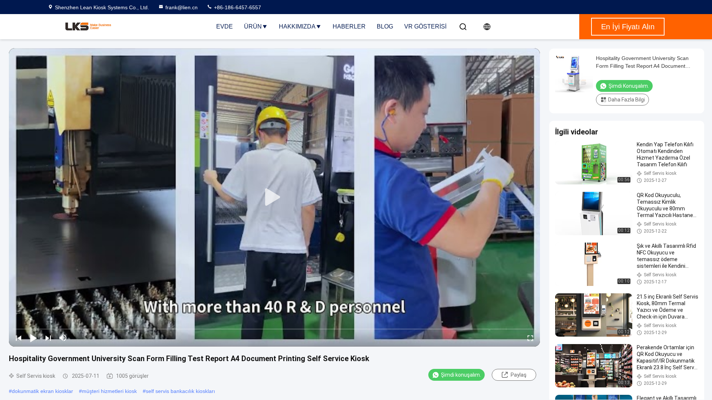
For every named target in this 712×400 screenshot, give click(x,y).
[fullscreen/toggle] (530, 337)
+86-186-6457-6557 (236, 7)
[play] (274, 197)
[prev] (18, 337)
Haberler (349, 26)
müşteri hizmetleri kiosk (109, 391)
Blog (385, 26)
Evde (224, 26)
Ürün (253, 26)
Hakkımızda (297, 26)
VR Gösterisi (425, 26)
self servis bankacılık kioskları (180, 391)
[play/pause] (33, 337)
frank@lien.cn (181, 7)
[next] (48, 337)
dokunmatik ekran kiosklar (42, 391)
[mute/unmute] (63, 337)
